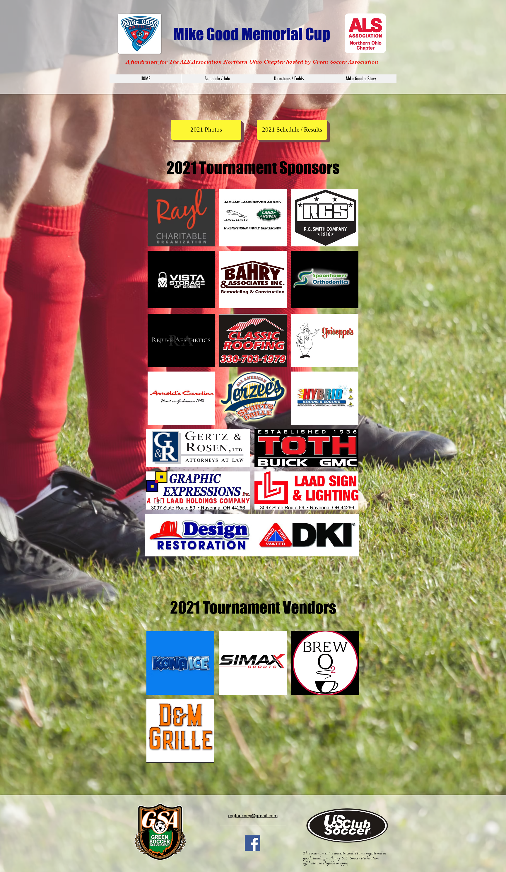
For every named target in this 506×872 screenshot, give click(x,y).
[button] (206, 130)
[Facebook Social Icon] (252, 843)
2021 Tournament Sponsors (253, 167)
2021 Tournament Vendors (253, 607)
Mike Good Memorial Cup (253, 34)
